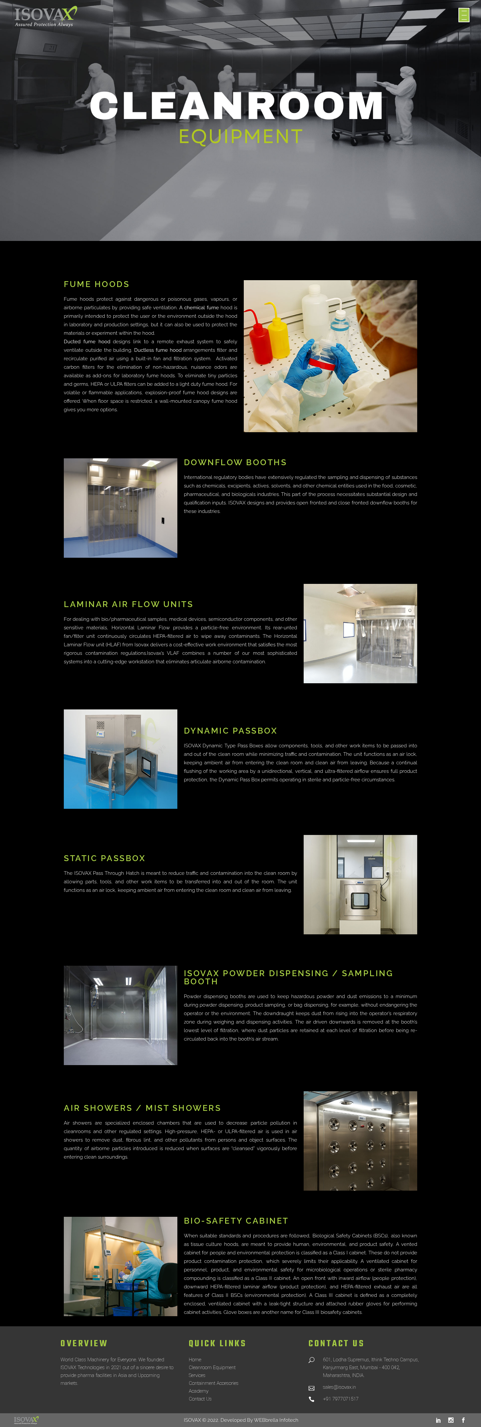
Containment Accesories (214, 1383)
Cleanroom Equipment (212, 1367)
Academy (198, 1391)
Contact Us (200, 1399)
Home (195, 1360)
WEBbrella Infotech (276, 1420)
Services (197, 1375)
